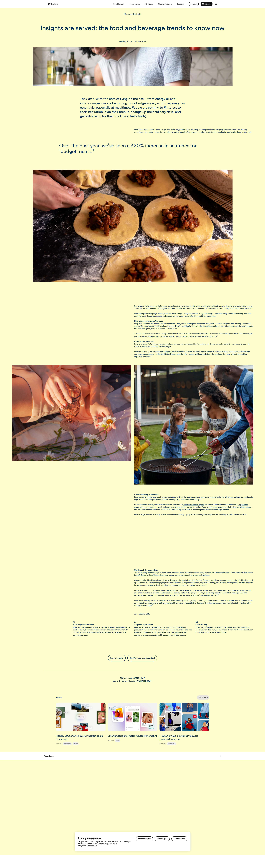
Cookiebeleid (92, 846)
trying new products (153, 316)
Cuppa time (243, 504)
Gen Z (168, 351)
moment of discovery (166, 632)
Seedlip (169, 590)
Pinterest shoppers (156, 336)
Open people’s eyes (203, 627)
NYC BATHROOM (144, 681)
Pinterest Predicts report (193, 504)
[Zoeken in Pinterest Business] (216, 4)
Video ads (77, 627)
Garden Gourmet (203, 580)
